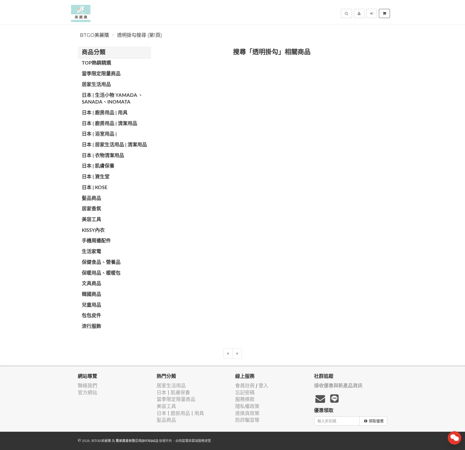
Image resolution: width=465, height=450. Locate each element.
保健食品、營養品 (101, 262)
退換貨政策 (247, 413)
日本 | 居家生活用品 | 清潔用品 (114, 145)
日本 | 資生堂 (96, 177)
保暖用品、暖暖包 (101, 273)
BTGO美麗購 (94, 35)
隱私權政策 (247, 406)
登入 (263, 385)
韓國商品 (91, 294)
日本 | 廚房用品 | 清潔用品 (109, 123)
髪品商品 (91, 198)
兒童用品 (91, 305)
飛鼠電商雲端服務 (192, 441)
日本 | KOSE (94, 187)
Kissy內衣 (93, 230)
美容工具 (91, 219)
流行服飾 (91, 326)
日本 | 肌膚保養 (98, 166)
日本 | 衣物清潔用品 (103, 155)
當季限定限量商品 (101, 74)
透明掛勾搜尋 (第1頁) (139, 35)
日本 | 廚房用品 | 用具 (105, 113)
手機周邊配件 (96, 241)
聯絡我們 (87, 385)
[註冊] (359, 13)
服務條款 (245, 399)
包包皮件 (91, 315)
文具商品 (91, 283)
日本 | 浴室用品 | (99, 134)
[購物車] (384, 13)
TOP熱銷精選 (96, 63)
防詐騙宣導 (247, 420)
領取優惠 (376, 421)
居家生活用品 (96, 84)
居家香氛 (91, 209)
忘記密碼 (245, 392)
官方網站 (87, 392)
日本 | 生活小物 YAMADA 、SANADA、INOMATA (112, 99)
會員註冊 (245, 385)
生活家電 (91, 251)
